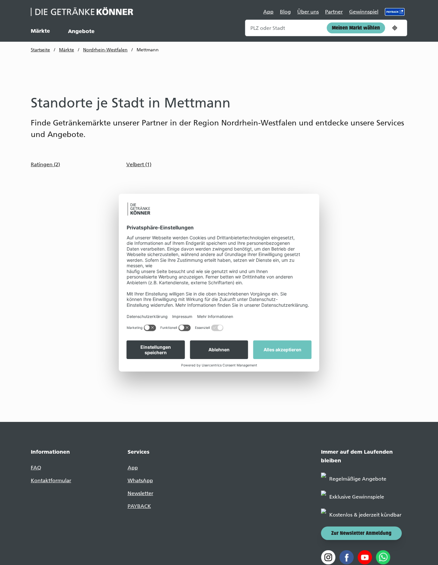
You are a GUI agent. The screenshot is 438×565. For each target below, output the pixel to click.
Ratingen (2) (45, 164)
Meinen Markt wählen (356, 28)
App (268, 12)
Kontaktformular (51, 480)
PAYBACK (139, 506)
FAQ (36, 468)
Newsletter (140, 493)
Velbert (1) (138, 164)
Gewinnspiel (363, 12)
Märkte (40, 31)
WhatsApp (140, 480)
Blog (285, 12)
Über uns (308, 12)
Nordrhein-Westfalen (105, 50)
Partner (334, 12)
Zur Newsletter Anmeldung (361, 533)
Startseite (40, 50)
